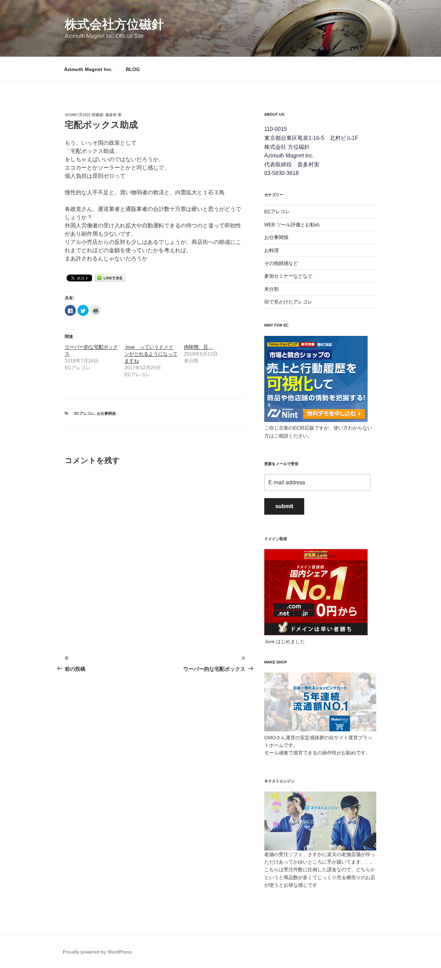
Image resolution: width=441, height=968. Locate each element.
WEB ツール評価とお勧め (292, 224)
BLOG (133, 69)
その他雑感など (281, 263)
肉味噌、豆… (198, 347)
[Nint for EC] (316, 420)
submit (284, 506)
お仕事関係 (106, 413)
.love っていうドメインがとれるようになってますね (150, 353)
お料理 (271, 250)
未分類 (271, 289)
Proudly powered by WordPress (97, 952)
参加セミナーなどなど (288, 276)
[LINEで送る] (110, 277)
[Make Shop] (320, 729)
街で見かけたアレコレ (288, 302)
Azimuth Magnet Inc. (88, 69)
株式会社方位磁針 (114, 24)
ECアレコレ (84, 413)
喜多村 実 (113, 115)
